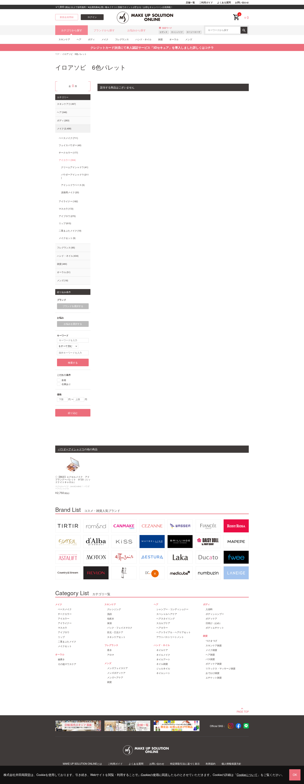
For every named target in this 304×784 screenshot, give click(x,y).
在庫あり (66, 384)
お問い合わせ (242, 2)
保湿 (109, 623)
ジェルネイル (163, 668)
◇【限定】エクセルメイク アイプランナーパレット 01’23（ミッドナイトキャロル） (72, 480)
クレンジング (114, 609)
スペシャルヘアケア (166, 614)
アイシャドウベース (72, 185)
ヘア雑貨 (210, 654)
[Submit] (243, 30)
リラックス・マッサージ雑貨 (220, 668)
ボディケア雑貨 (214, 663)
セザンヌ (163, 32)
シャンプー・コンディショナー (172, 609)
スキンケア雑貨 (214, 645)
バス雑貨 (210, 659)
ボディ (91, 39)
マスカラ (66, 208)
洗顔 (109, 614)
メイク (105, 39)
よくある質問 (224, 2)
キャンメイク (177, 32)
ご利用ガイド (206, 2)
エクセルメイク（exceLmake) (68, 486)
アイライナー (68, 201)
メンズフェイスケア (117, 668)
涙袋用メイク (69, 192)
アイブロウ (67, 216)
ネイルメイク (163, 654)
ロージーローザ (193, 32)
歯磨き (61, 659)
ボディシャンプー (215, 614)
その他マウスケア (67, 664)
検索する (73, 362)
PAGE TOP (243, 711)
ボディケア (211, 618)
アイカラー (67, 160)
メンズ (188, 39)
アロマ (110, 654)
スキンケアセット (116, 637)
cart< (236, 14)
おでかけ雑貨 (212, 673)
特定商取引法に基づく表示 (185, 763)
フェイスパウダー (70, 145)
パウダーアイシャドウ (75, 174)
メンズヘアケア (115, 677)
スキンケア (64, 39)
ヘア (79, 39)
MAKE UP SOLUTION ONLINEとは (82, 763)
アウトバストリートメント (170, 637)
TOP (57, 53)
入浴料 (209, 609)
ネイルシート (163, 673)
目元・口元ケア (115, 632)
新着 (64, 380)
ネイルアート (163, 659)
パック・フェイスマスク (119, 627)
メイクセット (67, 238)
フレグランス (122, 39)
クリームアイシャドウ (74, 167)
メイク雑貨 (211, 650)
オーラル (174, 39)
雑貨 (160, 39)
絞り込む (73, 413)
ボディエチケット (215, 627)
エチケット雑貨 (214, 677)
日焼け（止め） (214, 623)
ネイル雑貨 (162, 663)
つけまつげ (211, 640)
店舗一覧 (190, 2)
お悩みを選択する (73, 323)
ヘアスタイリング (165, 618)
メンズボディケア (116, 672)
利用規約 (211, 763)
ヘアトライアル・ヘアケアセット (173, 632)
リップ (64, 223)
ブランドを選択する (73, 306)
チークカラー (68, 152)
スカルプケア (163, 623)
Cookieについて (247, 775)
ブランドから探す (104, 30)
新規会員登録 (67, 17)
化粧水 (110, 618)
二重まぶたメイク (70, 230)
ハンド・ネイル (143, 39)
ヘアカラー (162, 627)
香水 (109, 650)
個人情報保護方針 (231, 763)
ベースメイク (68, 138)
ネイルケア (162, 650)
